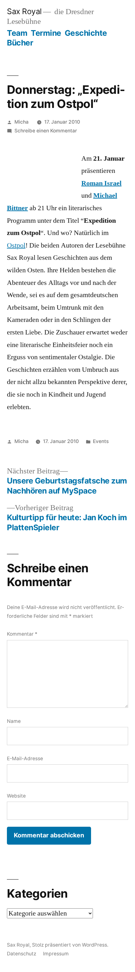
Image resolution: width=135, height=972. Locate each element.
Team (17, 33)
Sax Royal (24, 11)
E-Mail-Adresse (25, 758)
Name (14, 721)
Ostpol (16, 245)
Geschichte (86, 33)
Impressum (56, 954)
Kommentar (22, 634)
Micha (21, 122)
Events (101, 441)
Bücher (20, 42)
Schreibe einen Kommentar (45, 131)
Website (16, 796)
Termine (46, 33)
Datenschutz (21, 954)
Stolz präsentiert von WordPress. (70, 945)
